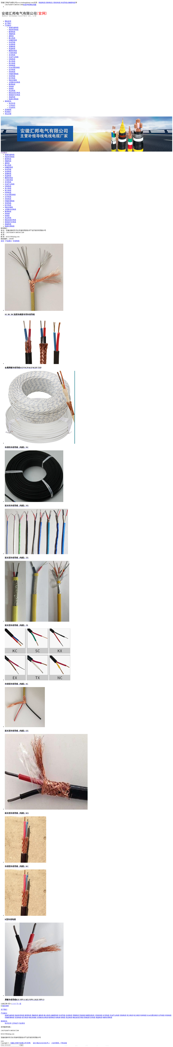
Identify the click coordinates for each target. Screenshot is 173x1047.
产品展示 (8, 25)
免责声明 (26, 5)
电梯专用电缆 (13, 99)
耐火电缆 (12, 38)
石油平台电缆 (13, 57)
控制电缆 (48, 2)
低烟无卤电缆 (13, 27)
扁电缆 (11, 36)
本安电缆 (12, 55)
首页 (2, 241)
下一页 (18, 1004)
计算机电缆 (56, 2)
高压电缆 (12, 90)
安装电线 (12, 76)
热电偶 (11, 86)
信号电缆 (12, 69)
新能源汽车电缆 (14, 95)
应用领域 (8, 109)
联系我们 (8, 111)
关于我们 (8, 23)
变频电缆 (12, 46)
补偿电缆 (12, 44)
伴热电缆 (12, 72)
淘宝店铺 (8, 114)
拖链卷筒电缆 (13, 29)
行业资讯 (12, 107)
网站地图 (33, 5)
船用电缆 (12, 84)
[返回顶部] (5, 1006)
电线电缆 (42, 2)
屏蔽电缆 (12, 34)
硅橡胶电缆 (71, 2)
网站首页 (8, 21)
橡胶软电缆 (13, 50)
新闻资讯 (8, 101)
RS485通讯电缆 (14, 67)
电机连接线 (13, 80)
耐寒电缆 (12, 32)
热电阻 (11, 88)
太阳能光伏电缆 (14, 82)
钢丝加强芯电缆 (14, 93)
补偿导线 (64, 2)
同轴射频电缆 (13, 74)
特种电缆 (12, 65)
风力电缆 (12, 61)
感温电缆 (12, 97)
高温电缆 (12, 48)
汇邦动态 (12, 105)
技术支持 (12, 103)
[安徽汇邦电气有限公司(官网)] (24, 18)
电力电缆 (12, 63)
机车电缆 (12, 78)
